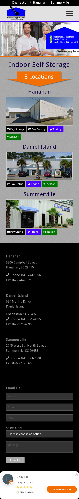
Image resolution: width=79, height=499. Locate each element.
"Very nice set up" (25, 482)
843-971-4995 (31, 319)
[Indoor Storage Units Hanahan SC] (39, 111)
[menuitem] (20, 2)
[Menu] (68, 13)
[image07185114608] (39, 166)
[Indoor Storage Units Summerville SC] (39, 213)
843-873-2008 (31, 358)
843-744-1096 (31, 275)
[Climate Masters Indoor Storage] (33, 13)
